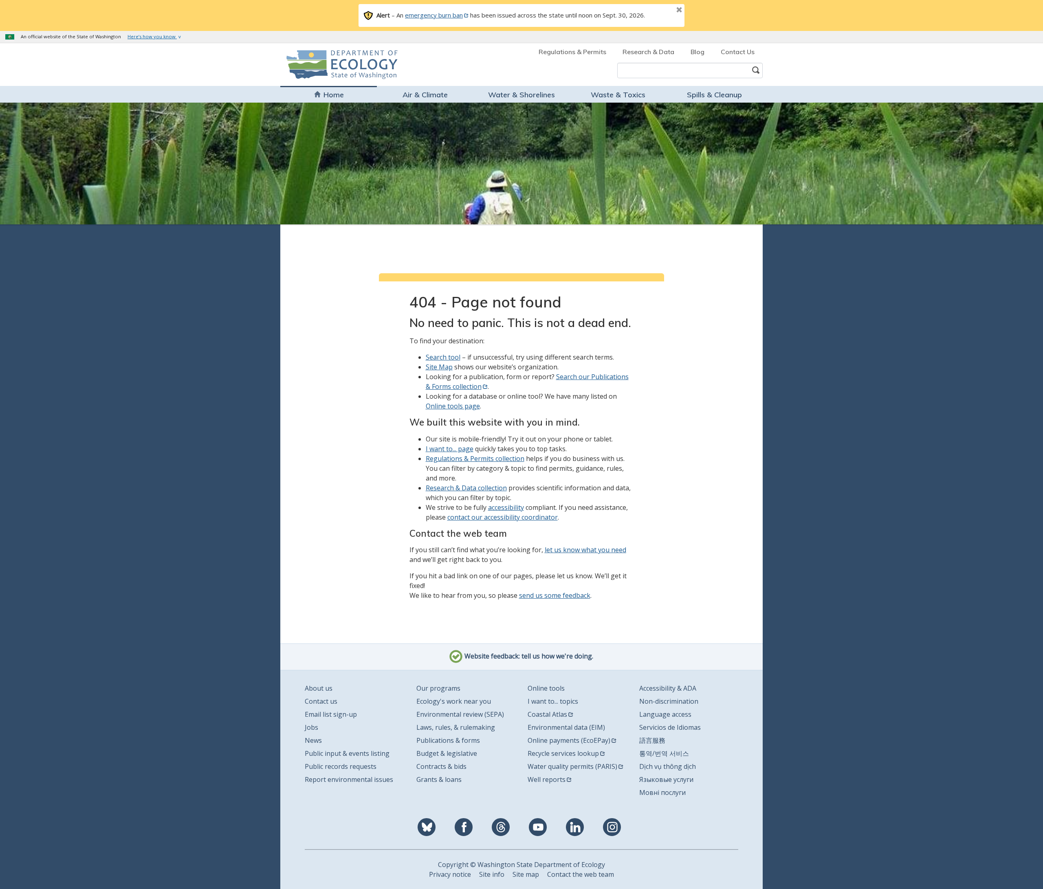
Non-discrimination (668, 701)
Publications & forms (448, 740)
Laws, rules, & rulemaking (455, 727)
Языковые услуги (666, 779)
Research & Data (648, 52)
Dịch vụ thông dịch (667, 766)
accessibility (506, 507)
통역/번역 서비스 (664, 753)
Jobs (311, 727)
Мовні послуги (662, 792)
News (313, 740)
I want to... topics (553, 701)
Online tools (546, 688)
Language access (665, 714)
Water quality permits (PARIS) (572, 766)
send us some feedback (554, 595)
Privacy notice (450, 874)
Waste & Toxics (618, 94)
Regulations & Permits (572, 52)
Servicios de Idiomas (670, 727)
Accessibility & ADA (667, 688)
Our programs (438, 688)
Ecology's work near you (453, 701)
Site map (526, 874)
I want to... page (449, 448)
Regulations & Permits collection (475, 458)
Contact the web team (580, 874)
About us (318, 688)
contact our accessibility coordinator (502, 517)
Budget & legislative (446, 753)
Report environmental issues (349, 779)
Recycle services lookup (563, 753)
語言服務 (652, 740)
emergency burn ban (434, 15)
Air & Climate (425, 94)
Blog (697, 52)
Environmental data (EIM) (566, 727)
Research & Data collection (466, 487)
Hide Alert (661, 10)
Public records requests (340, 766)
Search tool (443, 357)
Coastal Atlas (547, 714)
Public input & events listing (347, 753)
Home (333, 94)
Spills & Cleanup (714, 94)
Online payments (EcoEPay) (569, 740)
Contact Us (738, 52)
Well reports (547, 779)
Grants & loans (439, 779)
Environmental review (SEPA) (460, 714)
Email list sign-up (331, 714)
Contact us (321, 701)
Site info (491, 874)
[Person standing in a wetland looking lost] (521, 163)
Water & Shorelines (521, 94)
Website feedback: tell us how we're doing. (528, 656)
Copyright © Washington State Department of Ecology (521, 864)
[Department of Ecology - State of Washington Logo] (333, 64)
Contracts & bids (441, 766)
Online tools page (453, 406)
